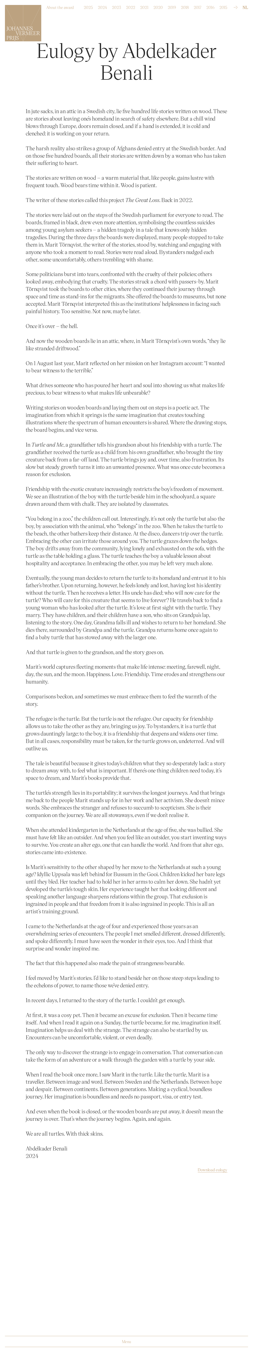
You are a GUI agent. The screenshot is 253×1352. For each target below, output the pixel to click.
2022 (130, 6)
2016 (210, 6)
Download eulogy (212, 1169)
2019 (172, 6)
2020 (158, 6)
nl (245, 7)
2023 (116, 6)
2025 (88, 6)
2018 (185, 6)
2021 (144, 6)
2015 (223, 6)
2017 (197, 6)
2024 (102, 6)
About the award (60, 6)
